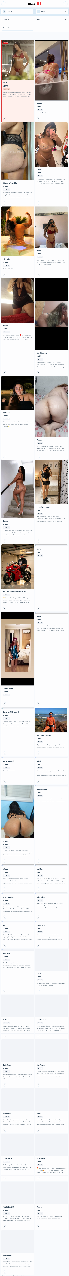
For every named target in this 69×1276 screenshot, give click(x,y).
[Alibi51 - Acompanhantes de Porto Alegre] (34, 3)
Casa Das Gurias (24, 1199)
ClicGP (60, 1199)
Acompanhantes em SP (42, 1203)
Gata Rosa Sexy (24, 1203)
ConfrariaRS (11, 1199)
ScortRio (36, 1199)
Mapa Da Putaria (48, 1199)
